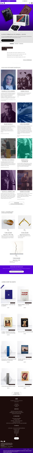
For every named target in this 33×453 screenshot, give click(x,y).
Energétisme (3, 128)
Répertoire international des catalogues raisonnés (16, 423)
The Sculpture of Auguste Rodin (25, 331)
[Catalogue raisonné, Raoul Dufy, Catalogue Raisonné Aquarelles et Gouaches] (8, 348)
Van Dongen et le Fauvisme (24, 386)
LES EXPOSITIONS (16, 419)
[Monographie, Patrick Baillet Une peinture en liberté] (8, 294)
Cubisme (26, 195)
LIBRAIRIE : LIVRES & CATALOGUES (16, 420)
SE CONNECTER (16, 405)
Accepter (28, 449)
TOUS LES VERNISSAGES (27, 59)
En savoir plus (10, 452)
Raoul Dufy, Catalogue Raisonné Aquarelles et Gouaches (8, 359)
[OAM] (2, 3)
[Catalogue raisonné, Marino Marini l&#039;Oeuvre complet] (24, 294)
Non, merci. (25, 449)
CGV (16, 435)
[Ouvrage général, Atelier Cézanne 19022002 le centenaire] (24, 348)
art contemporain (4, 237)
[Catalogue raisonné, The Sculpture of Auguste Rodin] (24, 321)
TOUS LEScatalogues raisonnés (16, 203)
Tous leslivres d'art (16, 393)
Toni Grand (8, 232)
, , (16, 52)
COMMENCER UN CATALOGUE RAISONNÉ (16, 271)
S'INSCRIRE (16, 404)
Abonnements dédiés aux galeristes (16, 412)
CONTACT (16, 406)
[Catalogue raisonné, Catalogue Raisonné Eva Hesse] (8, 376)
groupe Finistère (28, 164)
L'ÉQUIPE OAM (16, 430)
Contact (16, 438)
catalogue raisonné (5, 161)
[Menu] (30, 3)
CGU (16, 434)
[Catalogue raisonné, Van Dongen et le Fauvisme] (24, 376)
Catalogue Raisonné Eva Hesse (8, 386)
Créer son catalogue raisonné (16, 411)
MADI (25, 127)
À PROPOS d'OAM (16, 429)
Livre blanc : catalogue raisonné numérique (16, 428)
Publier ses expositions (16, 413)
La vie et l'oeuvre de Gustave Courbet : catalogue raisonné (8, 332)
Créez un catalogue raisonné (8, 40)
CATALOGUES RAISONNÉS (16, 418)
